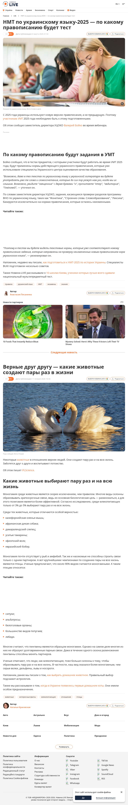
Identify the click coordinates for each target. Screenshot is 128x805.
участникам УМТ (13, 118)
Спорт (50, 10)
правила (8, 284)
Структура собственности (47, 775)
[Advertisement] (48, 140)
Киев (5, 725)
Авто (5, 715)
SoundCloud (107, 774)
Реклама (38, 771)
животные (23, 459)
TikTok (105, 760)
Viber (72, 769)
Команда (38, 779)
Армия (29, 10)
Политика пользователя (15, 760)
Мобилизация (71, 725)
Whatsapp (75, 783)
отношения (66, 697)
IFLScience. (28, 470)
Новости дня (9, 735)
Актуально (39, 715)
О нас (37, 760)
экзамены (52, 284)
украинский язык (25, 284)
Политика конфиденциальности (14, 765)
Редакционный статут (14, 770)
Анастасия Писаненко (21, 294)
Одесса (37, 735)
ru (117, 4)
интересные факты (27, 697)
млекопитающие (48, 697)
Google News (108, 765)
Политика (69, 735)
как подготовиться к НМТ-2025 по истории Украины (74, 262)
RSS (103, 778)
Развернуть (64, 747)
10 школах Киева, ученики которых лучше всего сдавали (80, 272)
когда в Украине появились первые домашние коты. (72, 685)
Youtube (74, 760)
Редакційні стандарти (14, 774)
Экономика (40, 10)
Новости (19, 10)
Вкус (66, 715)
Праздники (100, 735)
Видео (72, 10)
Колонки (60, 10)
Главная (6, 16)
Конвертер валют (43, 786)
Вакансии (39, 764)
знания (64, 284)
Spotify (105, 769)
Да (83, 797)
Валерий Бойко (73, 125)
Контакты (39, 768)
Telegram (74, 765)
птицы (79, 697)
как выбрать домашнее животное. (67, 675)
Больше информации (106, 798)
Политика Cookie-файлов (15, 778)
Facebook (74, 778)
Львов (37, 725)
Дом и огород (101, 715)
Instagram (75, 774)
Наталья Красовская (20, 707)
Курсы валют (40, 783)
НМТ (40, 284)
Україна (8, 10)
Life (15, 16)
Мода (97, 725)
